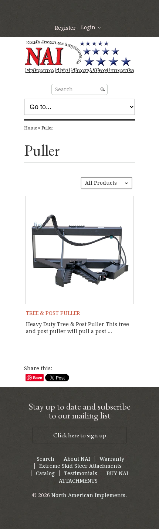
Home (30, 128)
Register (65, 28)
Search (64, 89)
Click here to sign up (79, 435)
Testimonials (80, 473)
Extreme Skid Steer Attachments (80, 466)
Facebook (79, 10)
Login (88, 27)
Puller (47, 128)
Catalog (45, 473)
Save (37, 377)
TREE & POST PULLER (53, 313)
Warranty (111, 459)
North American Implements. (89, 495)
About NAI (77, 459)
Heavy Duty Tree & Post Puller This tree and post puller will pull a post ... (77, 328)
